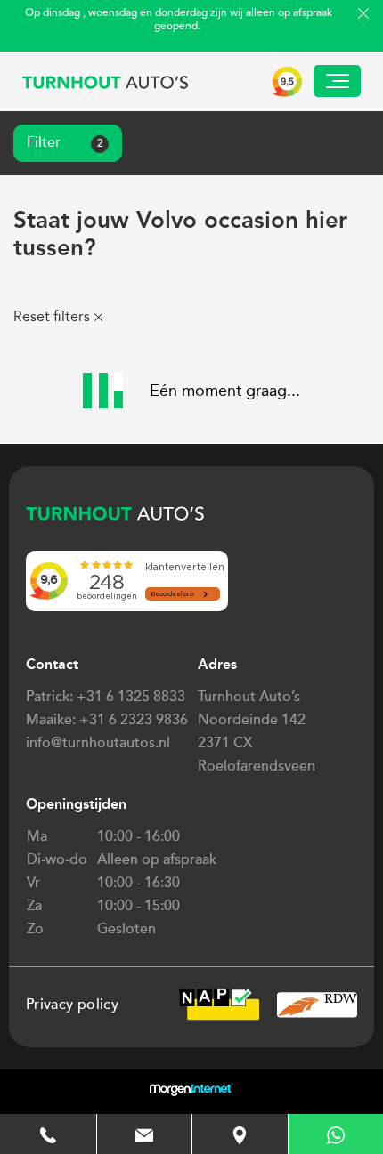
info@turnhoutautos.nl (98, 743)
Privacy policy (72, 1004)
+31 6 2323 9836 (133, 720)
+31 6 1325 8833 (131, 697)
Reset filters (51, 316)
